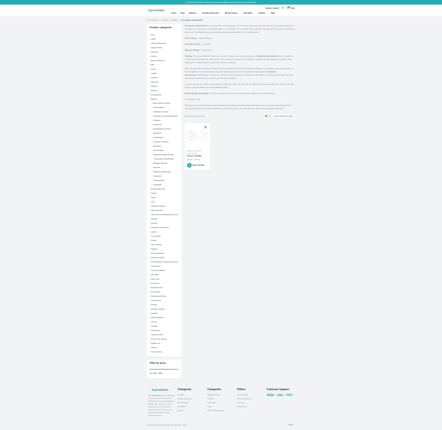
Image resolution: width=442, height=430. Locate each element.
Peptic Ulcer (155, 279)
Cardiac (154, 73)
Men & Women (156, 245)
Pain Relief (155, 275)
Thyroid (153, 322)
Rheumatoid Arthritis (158, 296)
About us (240, 403)
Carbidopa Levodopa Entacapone (165, 116)
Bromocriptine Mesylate (161, 103)
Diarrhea (154, 91)
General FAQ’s (242, 395)
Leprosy (154, 232)
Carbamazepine (159, 107)
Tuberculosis (155, 330)
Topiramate (157, 176)
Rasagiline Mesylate (160, 163)
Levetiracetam (158, 137)
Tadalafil (210, 399)
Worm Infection (156, 352)
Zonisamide (157, 185)
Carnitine (154, 78)
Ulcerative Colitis (157, 335)
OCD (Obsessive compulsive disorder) (164, 262)
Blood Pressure (183, 403)
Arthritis (180, 410)
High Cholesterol (157, 210)
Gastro (153, 197)
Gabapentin (157, 133)
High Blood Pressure (158, 206)
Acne (153, 35)
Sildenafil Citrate (213, 395)
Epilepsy (189, 151)
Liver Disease (156, 236)
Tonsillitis (154, 326)
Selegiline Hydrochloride (161, 172)
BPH (152, 65)
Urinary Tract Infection (159, 339)
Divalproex (157, 120)
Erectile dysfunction (185, 399)
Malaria (154, 240)
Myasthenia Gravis (157, 257)
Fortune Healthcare (244, 399)
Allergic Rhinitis (156, 48)
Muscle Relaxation (157, 253)
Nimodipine (157, 146)
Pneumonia (155, 283)
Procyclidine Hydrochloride (164, 159)
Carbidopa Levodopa (161, 112)
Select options (198, 165)
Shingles (154, 305)
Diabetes (154, 86)
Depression (155, 82)
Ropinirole (156, 167)
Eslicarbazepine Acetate (162, 129)
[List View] (269, 116)
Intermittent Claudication (160, 227)
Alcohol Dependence (158, 43)
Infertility (154, 219)
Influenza (154, 223)
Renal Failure (155, 292)
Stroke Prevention (157, 318)
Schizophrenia (156, 300)
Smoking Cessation (158, 309)
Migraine (154, 249)
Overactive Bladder (158, 270)
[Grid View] (266, 116)
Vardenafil (211, 403)
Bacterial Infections (158, 61)
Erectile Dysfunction (158, 189)
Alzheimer (154, 52)
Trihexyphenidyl (158, 180)
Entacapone (157, 125)
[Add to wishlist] (206, 127)
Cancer (153, 69)
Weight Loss (155, 343)
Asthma (154, 56)
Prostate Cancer (157, 288)
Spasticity (154, 313)
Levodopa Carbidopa (161, 142)
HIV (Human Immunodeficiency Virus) (164, 215)
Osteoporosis (155, 266)
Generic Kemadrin (194, 156)
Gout (153, 202)
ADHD (153, 39)
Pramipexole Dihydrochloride (163, 155)
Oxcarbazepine (158, 150)
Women (154, 348)
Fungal (153, 193)
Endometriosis (156, 95)
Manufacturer (242, 406)
